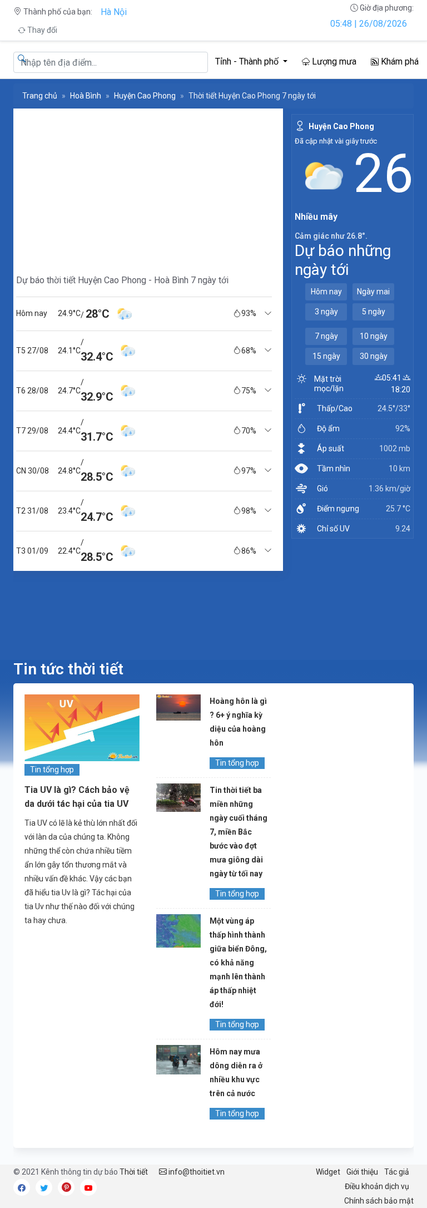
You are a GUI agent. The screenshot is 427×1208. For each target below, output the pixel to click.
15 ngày (326, 356)
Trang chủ (39, 95)
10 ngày (374, 336)
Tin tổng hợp (52, 769)
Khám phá (399, 61)
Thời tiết (134, 1171)
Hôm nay (326, 291)
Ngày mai (373, 291)
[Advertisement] (144, 186)
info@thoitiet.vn (196, 1171)
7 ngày (326, 336)
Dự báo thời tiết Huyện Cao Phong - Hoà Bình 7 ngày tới (122, 280)
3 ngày (326, 311)
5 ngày (373, 311)
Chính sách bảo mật (379, 1200)
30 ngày (374, 356)
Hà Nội (114, 12)
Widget (328, 1171)
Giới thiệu (362, 1171)
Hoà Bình (85, 95)
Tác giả (396, 1171)
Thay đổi (41, 30)
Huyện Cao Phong (145, 95)
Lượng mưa (333, 61)
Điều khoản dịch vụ (377, 1186)
